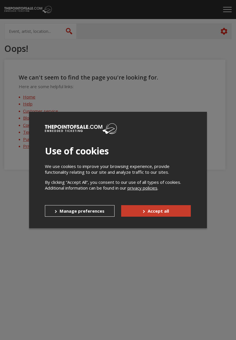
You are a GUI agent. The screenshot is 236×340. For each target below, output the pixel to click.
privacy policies (142, 188)
